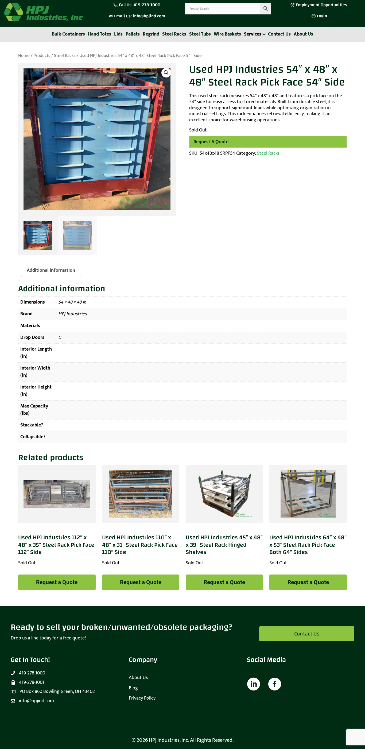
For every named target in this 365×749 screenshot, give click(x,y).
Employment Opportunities (322, 5)
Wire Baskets (227, 34)
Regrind (151, 34)
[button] (263, 34)
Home (24, 55)
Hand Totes (99, 34)
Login (322, 16)
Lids (118, 34)
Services (252, 34)
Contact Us (279, 34)
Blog (133, 688)
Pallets (133, 34)
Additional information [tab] (51, 270)
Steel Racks (174, 34)
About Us (303, 34)
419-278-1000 (147, 5)
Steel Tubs (200, 34)
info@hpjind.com (149, 16)
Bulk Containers (68, 34)
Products (41, 55)
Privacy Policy (142, 698)
